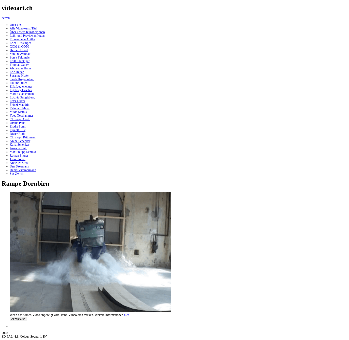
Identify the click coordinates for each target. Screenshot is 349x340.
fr (6, 18)
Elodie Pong (17, 126)
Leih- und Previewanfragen (27, 35)
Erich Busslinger (20, 43)
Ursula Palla (17, 122)
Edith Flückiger (19, 61)
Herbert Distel (19, 50)
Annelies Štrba (19, 162)
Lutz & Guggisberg (22, 97)
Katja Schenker (19, 144)
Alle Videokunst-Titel (23, 28)
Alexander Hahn (20, 68)
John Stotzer (17, 159)
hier (126, 315)
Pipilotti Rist (17, 130)
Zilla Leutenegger (21, 86)
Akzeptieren (18, 318)
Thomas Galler (19, 64)
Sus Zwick (16, 173)
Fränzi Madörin (19, 104)
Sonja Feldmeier (20, 57)
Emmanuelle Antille (22, 39)
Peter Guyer (17, 101)
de (3, 18)
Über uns (15, 24)
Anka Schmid (18, 148)
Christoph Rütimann (23, 137)
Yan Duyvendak (20, 53)
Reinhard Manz (19, 108)
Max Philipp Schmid (23, 152)
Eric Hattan (17, 72)
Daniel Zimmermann (23, 170)
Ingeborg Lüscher (21, 90)
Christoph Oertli (20, 119)
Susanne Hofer (19, 75)
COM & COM (19, 46)
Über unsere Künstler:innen (27, 32)
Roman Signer (19, 155)
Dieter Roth (17, 133)
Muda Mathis (18, 112)
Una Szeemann (19, 166)
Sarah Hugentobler (22, 79)
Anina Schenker (20, 141)
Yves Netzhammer (21, 115)
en (8, 18)
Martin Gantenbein (22, 93)
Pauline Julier (18, 83)
